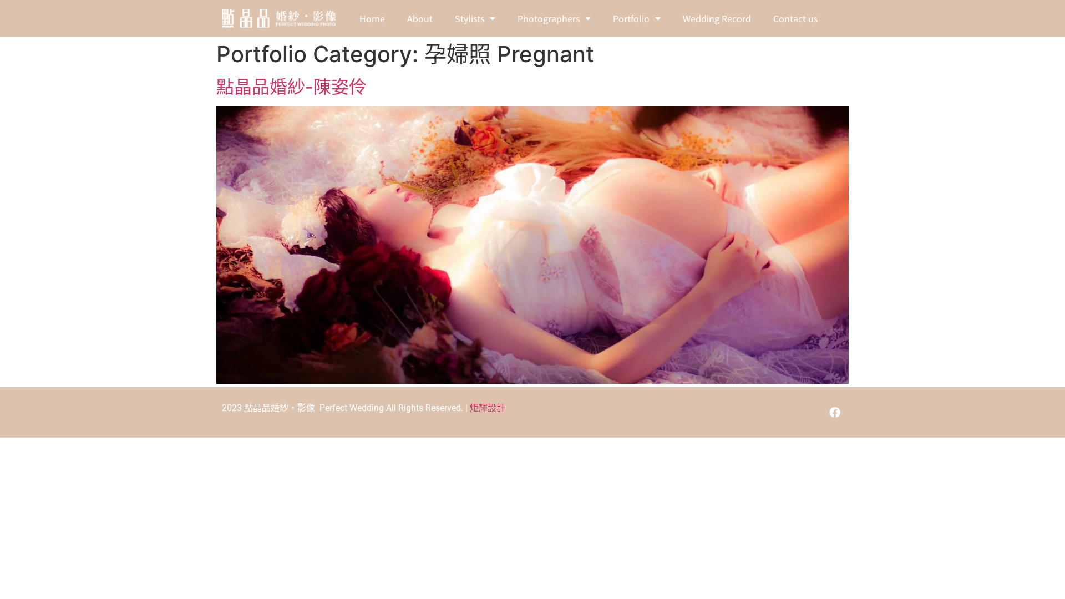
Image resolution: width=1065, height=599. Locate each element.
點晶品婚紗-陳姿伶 (291, 87)
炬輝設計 (487, 408)
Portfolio (631, 18)
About (420, 18)
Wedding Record (717, 18)
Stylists (469, 18)
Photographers (549, 18)
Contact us (795, 18)
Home (372, 18)
